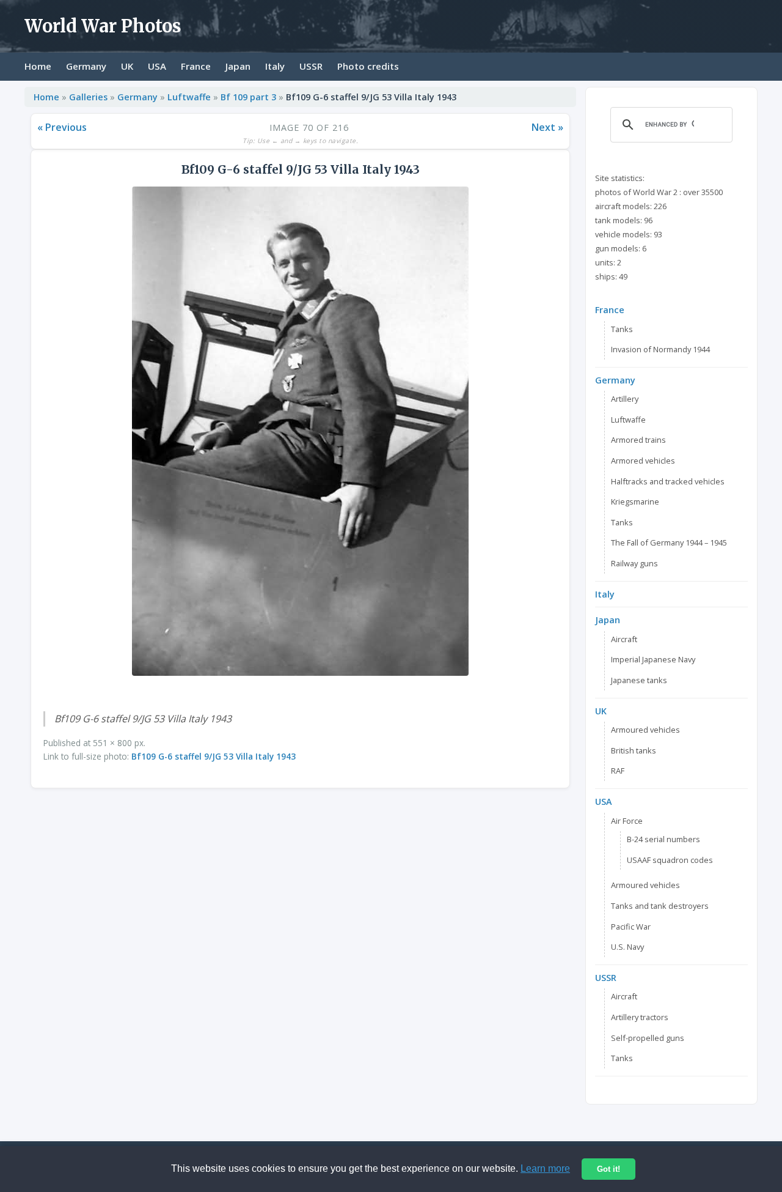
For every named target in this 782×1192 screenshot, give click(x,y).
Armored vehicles (643, 460)
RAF (617, 770)
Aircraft (624, 639)
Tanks (622, 329)
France (196, 66)
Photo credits (368, 66)
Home (37, 66)
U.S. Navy (627, 946)
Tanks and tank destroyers (660, 905)
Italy (275, 66)
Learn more (545, 1168)
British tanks (633, 750)
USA (157, 66)
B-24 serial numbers (663, 839)
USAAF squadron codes (670, 859)
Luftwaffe (189, 97)
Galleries (88, 97)
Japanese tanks (639, 680)
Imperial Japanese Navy (653, 659)
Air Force (627, 820)
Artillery (624, 398)
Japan (237, 66)
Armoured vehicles (645, 729)
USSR (311, 66)
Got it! (608, 1169)
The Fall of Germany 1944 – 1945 (669, 542)
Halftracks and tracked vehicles (668, 481)
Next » (547, 127)
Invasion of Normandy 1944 (660, 349)
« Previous (62, 127)
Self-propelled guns (647, 1037)
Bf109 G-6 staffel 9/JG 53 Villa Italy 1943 (213, 756)
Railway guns (634, 563)
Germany (86, 66)
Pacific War (631, 926)
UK (127, 66)
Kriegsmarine (635, 501)
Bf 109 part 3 (248, 97)
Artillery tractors (639, 1017)
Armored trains (638, 439)
